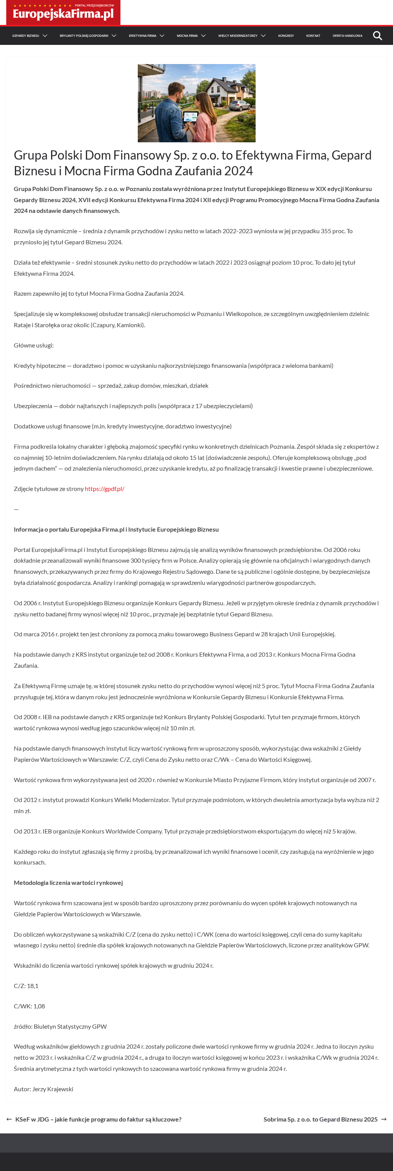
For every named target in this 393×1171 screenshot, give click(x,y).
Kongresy (286, 35)
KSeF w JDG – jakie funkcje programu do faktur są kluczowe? (98, 1119)
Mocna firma (187, 35)
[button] (43, 36)
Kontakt (313, 35)
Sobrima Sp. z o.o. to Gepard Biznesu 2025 (321, 1119)
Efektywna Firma (142, 35)
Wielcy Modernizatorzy (238, 35)
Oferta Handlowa (347, 35)
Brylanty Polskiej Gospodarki (84, 35)
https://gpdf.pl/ (104, 488)
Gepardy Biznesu (25, 35)
